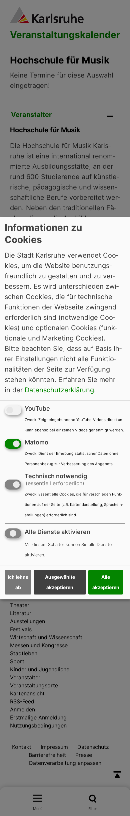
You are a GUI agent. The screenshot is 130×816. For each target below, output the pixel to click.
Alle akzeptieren (105, 582)
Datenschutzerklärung (59, 390)
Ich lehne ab (18, 582)
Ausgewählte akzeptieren (60, 582)
